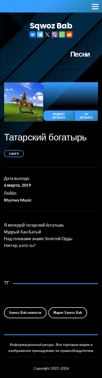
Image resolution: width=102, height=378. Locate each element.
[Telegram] (40, 34)
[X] (47, 34)
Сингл (14, 153)
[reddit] (69, 34)
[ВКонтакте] (33, 34)
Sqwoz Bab (51, 25)
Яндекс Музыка (58, 115)
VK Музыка (86, 115)
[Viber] (55, 34)
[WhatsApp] (62, 34)
